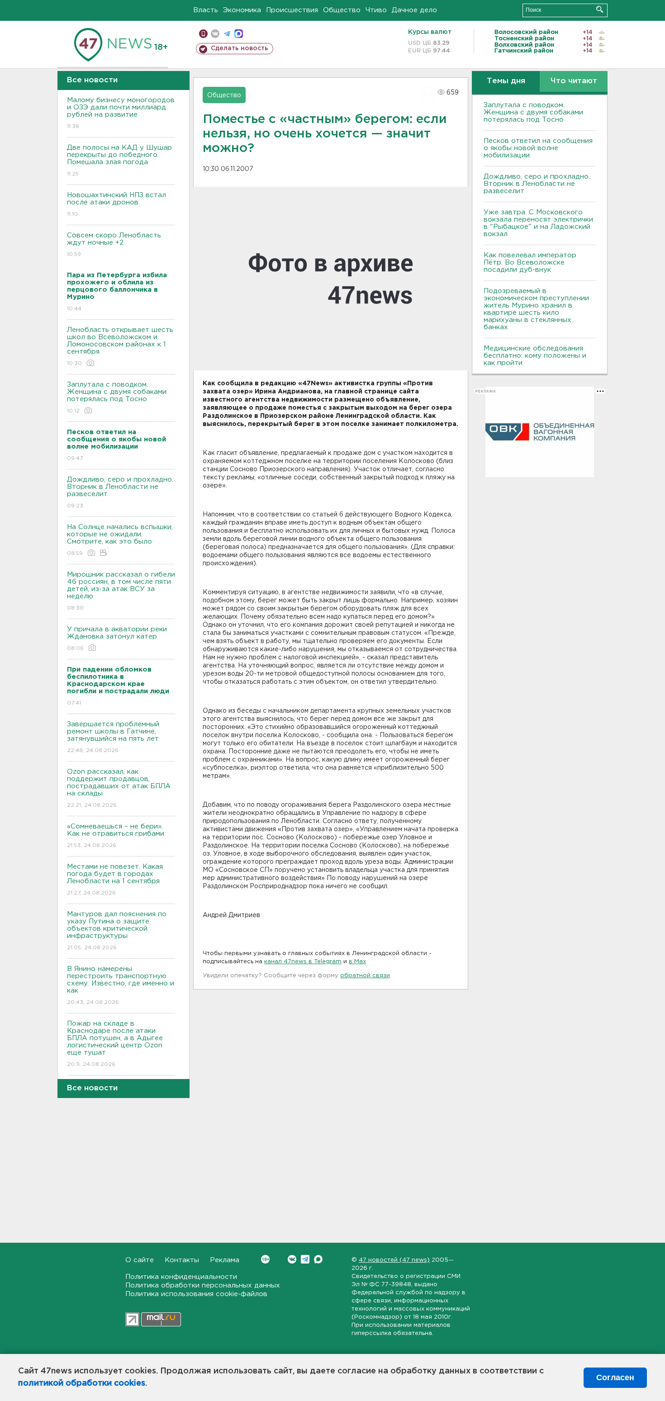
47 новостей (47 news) (394, 1260)
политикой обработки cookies (81, 1383)
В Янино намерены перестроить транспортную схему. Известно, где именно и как (120, 985)
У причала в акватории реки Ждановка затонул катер (117, 638)
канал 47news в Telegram (303, 961)
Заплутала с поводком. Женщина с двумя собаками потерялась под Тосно (116, 397)
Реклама (224, 1260)
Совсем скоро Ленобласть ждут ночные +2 (114, 244)
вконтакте (215, 33)
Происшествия (292, 10)
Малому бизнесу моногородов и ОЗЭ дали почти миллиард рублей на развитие (121, 113)
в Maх (357, 961)
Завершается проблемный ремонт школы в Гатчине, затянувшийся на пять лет (113, 737)
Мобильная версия (203, 33)
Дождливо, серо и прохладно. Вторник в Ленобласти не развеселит (120, 492)
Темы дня (506, 81)
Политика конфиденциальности (181, 1277)
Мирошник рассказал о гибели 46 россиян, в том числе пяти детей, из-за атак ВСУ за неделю (121, 591)
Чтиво (376, 10)
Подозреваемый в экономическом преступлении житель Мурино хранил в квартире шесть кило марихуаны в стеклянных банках (536, 309)
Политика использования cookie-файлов (196, 1294)
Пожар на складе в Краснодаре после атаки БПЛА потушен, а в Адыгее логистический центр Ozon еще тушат (115, 1044)
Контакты (182, 1260)
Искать (599, 9)
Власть (205, 10)
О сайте (139, 1260)
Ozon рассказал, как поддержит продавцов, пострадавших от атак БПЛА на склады (119, 788)
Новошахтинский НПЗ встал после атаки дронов (116, 204)
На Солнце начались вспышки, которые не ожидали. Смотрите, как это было (120, 540)
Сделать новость (239, 48)
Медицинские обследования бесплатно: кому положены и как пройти (535, 356)
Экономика (242, 10)
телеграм (227, 33)
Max (318, 1259)
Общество (342, 10)
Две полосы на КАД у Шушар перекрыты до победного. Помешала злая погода (119, 160)
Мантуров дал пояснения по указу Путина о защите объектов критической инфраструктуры (116, 930)
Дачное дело (414, 10)
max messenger (238, 33)
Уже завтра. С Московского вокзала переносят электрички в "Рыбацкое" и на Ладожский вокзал (538, 223)
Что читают (574, 81)
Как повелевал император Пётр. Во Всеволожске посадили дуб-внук (530, 262)
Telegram (305, 1259)
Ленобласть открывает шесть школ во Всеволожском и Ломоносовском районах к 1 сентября (120, 346)
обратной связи (365, 975)
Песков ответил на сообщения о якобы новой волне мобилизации (538, 148)
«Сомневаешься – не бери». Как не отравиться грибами (115, 836)
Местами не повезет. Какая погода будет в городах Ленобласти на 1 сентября (115, 879)
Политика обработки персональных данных (202, 1285)
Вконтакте (292, 1259)
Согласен (615, 1377)
